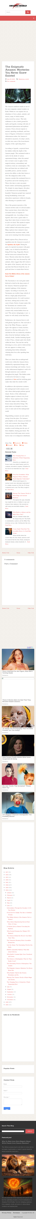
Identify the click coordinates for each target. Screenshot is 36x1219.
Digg (22, 445)
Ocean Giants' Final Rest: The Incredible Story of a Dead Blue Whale (22, 531)
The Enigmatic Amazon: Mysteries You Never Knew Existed (17, 71)
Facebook (17, 443)
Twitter (25, 443)
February (10, 895)
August (9, 989)
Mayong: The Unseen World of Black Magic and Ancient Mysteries (22, 496)
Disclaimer (16, 1213)
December (10, 999)
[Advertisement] (18, 42)
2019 (7, 877)
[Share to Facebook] (11, 448)
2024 (7, 890)
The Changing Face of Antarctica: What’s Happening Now (21, 458)
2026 (7, 1005)
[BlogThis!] (8, 448)
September (10, 992)
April (8, 900)
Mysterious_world (24, 79)
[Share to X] (10, 448)
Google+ (9, 445)
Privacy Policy (6, 1213)
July (8, 987)
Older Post (31, 553)
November (10, 997)
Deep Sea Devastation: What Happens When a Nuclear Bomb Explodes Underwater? (21, 477)
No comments (11, 81)
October (9, 994)
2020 (7, 880)
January (9, 892)
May (8, 903)
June (8, 905)
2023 (7, 887)
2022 (7, 885)
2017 (7, 872)
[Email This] (7, 448)
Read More (11, 489)
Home (18, 553)
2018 (7, 875)
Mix (16, 445)
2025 (7, 1002)
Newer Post (5, 553)
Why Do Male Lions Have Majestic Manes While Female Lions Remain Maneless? (16, 1142)
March (9, 898)
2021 (7, 882)
